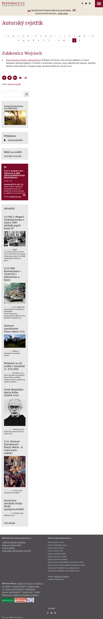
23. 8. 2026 (8, 156)
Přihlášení (10, 136)
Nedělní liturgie (15, 196)
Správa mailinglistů (15, 140)
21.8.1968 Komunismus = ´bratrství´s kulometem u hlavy (12, 274)
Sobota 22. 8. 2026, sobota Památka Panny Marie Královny (14, 175)
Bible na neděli (13, 152)
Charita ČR (21, 583)
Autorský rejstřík (14, 84)
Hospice (30, 583)
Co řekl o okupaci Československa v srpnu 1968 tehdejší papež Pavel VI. (14, 222)
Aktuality (9, 208)
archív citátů (63, 13)
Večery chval (27, 592)
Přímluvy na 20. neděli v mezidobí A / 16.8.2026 (14, 366)
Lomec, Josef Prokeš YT (14, 589)
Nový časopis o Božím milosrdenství (23, 60)
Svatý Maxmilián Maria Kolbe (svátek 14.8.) (13, 392)
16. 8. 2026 (17, 156)
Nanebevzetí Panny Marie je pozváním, (51, 10)
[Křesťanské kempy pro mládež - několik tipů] (14, 118)
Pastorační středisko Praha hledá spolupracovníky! (14, 505)
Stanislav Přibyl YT (19, 586)
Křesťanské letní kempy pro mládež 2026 (13, 107)
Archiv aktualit (9, 523)
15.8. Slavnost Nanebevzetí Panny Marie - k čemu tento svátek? (13, 447)
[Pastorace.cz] (13, 4)
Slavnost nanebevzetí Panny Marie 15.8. (14, 328)
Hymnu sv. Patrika (61, 576)
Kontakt (51, 608)
